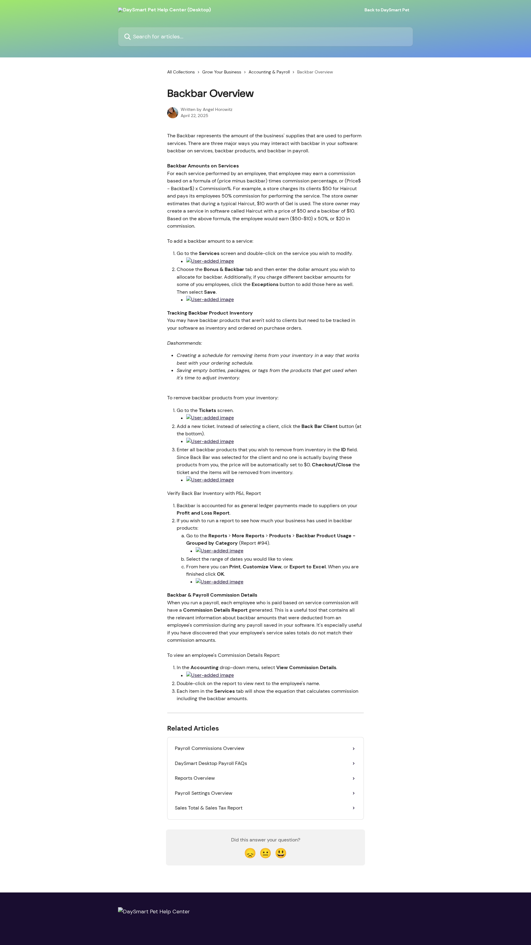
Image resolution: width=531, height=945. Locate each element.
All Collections (181, 72)
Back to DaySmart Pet (386, 10)
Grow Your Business (221, 72)
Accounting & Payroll (269, 72)
